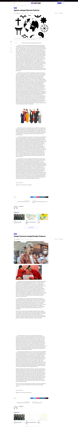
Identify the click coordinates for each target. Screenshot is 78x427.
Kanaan (38, 222)
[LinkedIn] (11, 48)
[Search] (63, 3)
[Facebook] (11, 44)
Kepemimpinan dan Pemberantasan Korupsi (23, 402)
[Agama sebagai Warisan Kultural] (31, 26)
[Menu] (14, 3)
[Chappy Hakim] (36, 3)
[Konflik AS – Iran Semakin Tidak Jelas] (31, 217)
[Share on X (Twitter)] (59, 13)
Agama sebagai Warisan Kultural (37, 402)
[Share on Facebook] (58, 13)
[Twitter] (11, 46)
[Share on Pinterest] (60, 13)
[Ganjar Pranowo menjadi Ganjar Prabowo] (31, 252)
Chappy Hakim (18, 13)
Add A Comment (31, 227)
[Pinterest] (11, 50)
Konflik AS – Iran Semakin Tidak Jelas (31, 222)
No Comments (27, 13)
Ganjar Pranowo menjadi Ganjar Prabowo (23, 201)
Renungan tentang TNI (17, 222)
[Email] (11, 52)
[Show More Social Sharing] (63, 13)
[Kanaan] (42, 217)
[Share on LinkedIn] (62, 13)
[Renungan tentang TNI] (19, 217)
